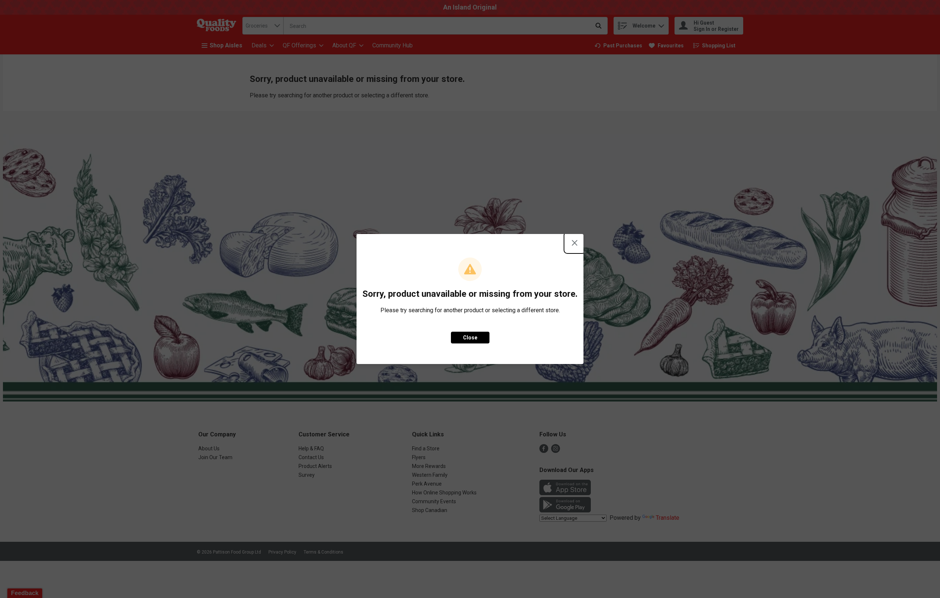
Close (470, 338)
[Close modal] (574, 243)
